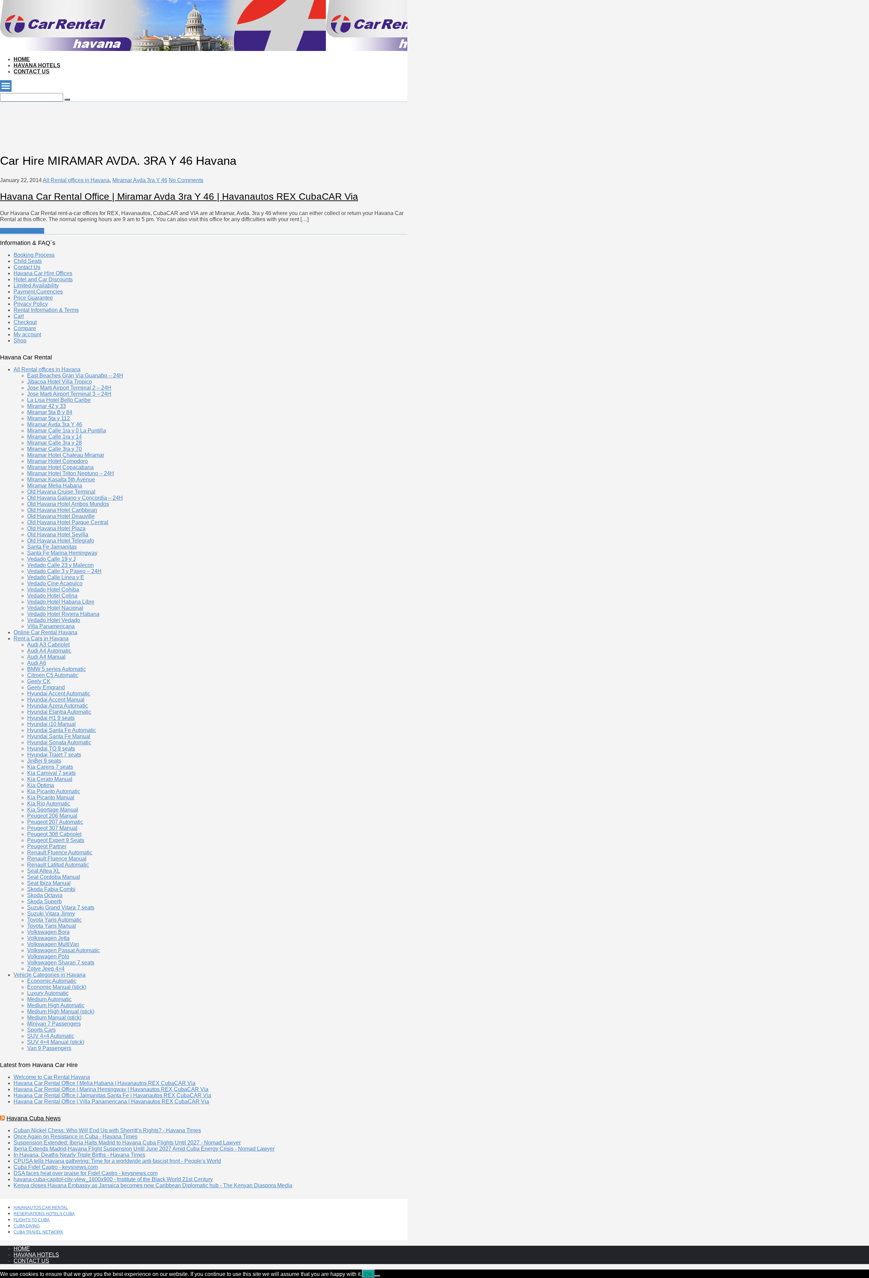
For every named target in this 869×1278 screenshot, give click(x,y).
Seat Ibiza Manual (49, 883)
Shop (20, 340)
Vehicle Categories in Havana (50, 975)
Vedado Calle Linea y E (55, 577)
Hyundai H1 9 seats (51, 718)
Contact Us (32, 71)
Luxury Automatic (48, 993)
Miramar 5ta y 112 (48, 418)
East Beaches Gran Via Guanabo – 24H (75, 375)
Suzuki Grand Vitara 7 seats (60, 907)
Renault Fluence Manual (57, 859)
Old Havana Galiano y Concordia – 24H (75, 498)
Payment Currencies (38, 292)
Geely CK (39, 681)
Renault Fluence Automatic (59, 852)
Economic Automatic (51, 981)
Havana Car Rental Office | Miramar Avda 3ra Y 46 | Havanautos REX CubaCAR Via (179, 196)
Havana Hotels (37, 65)
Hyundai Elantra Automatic (59, 712)
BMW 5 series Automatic (56, 669)
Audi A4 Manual (46, 657)
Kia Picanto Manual (50, 797)
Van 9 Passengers (49, 1048)
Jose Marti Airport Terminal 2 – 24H (69, 388)
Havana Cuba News (33, 1118)
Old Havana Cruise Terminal (61, 492)
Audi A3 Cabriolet (48, 644)
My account (27, 334)
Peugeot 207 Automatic (55, 822)
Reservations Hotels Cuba (44, 1213)
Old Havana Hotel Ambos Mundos (68, 504)
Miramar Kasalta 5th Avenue (61, 479)
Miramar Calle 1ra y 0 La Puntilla (66, 430)
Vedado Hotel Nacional (55, 608)
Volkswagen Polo (48, 956)
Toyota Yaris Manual (51, 926)
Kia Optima (40, 785)
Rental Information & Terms (46, 310)
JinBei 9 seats (44, 761)
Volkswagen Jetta (48, 938)
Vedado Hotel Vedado (53, 620)
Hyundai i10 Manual (51, 724)
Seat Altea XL (43, 871)
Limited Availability (36, 285)
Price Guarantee (33, 298)
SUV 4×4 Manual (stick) (55, 1042)
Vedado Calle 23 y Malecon (60, 565)
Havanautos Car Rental (41, 1207)
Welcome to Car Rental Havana (52, 1077)
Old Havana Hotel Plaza (56, 528)
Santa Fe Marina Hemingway (62, 553)
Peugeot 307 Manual (52, 828)
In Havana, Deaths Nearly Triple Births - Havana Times (79, 1155)
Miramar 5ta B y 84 (49, 412)
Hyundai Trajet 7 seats (54, 755)
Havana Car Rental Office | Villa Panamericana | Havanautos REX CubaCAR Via (111, 1101)
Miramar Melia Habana (54, 486)
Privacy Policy (31, 304)
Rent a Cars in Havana (41, 638)
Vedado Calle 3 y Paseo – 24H (64, 571)
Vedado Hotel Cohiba (53, 589)
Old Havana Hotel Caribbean (62, 510)
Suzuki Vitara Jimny (51, 914)
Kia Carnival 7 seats (51, 773)
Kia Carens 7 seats (50, 767)
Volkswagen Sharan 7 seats (60, 962)
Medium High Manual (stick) (60, 1011)
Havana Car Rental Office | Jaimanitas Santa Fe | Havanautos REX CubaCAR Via (112, 1095)
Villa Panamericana (51, 626)
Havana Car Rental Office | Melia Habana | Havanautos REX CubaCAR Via (105, 1083)
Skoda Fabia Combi (51, 889)
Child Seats (28, 261)
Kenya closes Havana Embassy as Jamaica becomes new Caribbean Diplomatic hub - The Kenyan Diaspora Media (153, 1185)
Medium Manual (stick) (54, 1017)
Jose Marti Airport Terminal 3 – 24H (69, 394)
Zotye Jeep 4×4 (45, 969)
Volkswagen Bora (48, 932)
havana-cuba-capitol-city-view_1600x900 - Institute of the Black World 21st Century (113, 1179)
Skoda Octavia (44, 895)
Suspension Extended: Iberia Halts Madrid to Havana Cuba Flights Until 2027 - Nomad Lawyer (127, 1143)
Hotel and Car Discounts (43, 279)
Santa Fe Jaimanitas (52, 547)
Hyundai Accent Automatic (58, 693)
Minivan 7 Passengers (54, 1024)
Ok (368, 1274)
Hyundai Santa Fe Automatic (61, 730)
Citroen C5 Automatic (52, 675)
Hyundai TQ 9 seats (51, 748)
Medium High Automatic (56, 1005)
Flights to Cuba (32, 1220)
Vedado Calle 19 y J (51, 559)
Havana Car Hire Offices (43, 273)
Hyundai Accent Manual (56, 700)
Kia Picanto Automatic (53, 791)
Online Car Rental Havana (45, 632)
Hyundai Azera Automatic (57, 706)
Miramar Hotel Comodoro (57, 461)
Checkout (25, 322)
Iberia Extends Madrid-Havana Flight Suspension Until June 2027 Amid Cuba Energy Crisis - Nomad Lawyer (144, 1149)
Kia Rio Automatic (48, 803)
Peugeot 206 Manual (52, 816)
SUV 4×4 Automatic (50, 1036)
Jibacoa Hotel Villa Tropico (59, 382)
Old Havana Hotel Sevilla (57, 534)
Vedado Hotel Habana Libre (60, 602)
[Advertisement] (123, 117)
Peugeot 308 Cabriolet (54, 834)
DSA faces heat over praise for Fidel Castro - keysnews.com (86, 1173)
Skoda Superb (44, 901)
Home (22, 59)
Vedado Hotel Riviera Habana (63, 614)
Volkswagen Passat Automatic (63, 950)
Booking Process (34, 255)
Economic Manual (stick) (56, 987)
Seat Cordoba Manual (53, 877)
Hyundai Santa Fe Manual (58, 736)
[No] (377, 1276)
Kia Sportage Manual (52, 810)
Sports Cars (41, 1030)
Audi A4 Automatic (49, 651)
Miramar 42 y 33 (46, 406)
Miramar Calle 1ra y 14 (54, 437)
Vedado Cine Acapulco (54, 583)
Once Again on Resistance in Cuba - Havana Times (75, 1136)
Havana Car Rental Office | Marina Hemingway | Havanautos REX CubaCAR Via (111, 1089)
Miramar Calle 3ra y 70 (54, 449)
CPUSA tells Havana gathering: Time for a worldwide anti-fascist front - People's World (117, 1161)
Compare (25, 328)
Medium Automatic (49, 999)
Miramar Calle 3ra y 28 (54, 443)
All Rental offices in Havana (76, 180)
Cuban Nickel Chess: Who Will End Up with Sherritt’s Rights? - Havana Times (107, 1130)
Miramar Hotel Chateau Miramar (65, 455)
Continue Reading (22, 231)
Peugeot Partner (47, 846)
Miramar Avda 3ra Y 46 (139, 180)
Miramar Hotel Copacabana (60, 467)
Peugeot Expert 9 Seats (55, 840)
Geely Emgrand (46, 687)
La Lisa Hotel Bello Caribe (59, 400)
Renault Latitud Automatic (58, 865)
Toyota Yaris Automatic (54, 920)
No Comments (186, 180)
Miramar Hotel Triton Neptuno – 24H (70, 473)
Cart (19, 316)
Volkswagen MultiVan (53, 944)
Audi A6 (36, 663)
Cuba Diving (27, 1226)
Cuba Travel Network (38, 1232)
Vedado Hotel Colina (52, 596)
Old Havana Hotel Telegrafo (60, 541)
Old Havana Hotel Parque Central (67, 522)
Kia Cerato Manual (49, 779)
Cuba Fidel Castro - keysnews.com (56, 1167)
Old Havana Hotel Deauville (61, 516)
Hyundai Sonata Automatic (59, 742)
